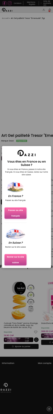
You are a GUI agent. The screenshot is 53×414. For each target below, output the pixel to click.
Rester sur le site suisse (15, 260)
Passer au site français (15, 213)
